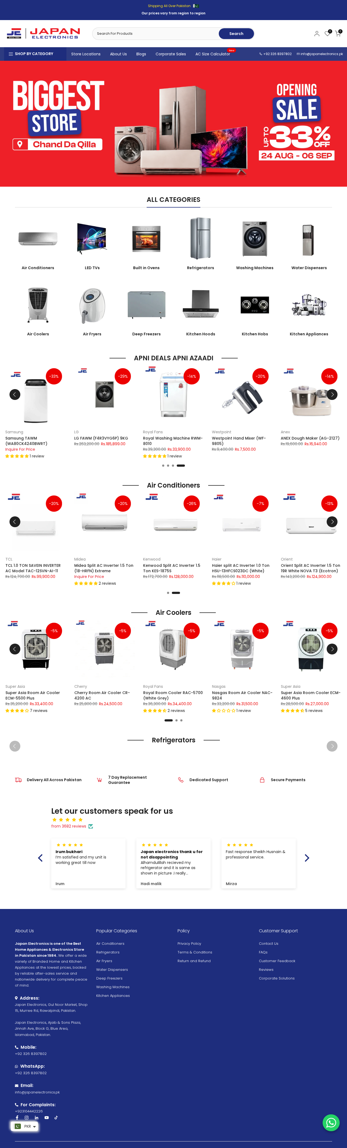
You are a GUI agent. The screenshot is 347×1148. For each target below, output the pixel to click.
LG (76, 432)
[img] (176, 819)
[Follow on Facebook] (17, 1117)
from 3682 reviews (68, 826)
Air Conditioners (110, 943)
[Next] (332, 394)
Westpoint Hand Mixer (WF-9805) (239, 440)
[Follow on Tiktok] (56, 1117)
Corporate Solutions (277, 978)
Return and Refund (194, 960)
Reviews (266, 969)
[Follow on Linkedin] (36, 1117)
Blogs (141, 54)
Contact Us (268, 943)
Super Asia (15, 686)
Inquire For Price (20, 449)
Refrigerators (108, 952)
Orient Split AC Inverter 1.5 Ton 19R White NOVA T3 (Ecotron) (310, 568)
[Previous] (14, 394)
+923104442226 (29, 1111)
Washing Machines (113, 987)
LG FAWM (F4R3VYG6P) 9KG (101, 438)
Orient (287, 559)
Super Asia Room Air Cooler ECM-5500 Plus (32, 695)
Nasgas (219, 686)
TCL (8, 559)
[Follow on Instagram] (26, 1117)
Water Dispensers (112, 969)
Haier (216, 559)
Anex (285, 432)
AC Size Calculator (214, 54)
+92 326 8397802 (277, 54)
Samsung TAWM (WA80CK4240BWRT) (26, 440)
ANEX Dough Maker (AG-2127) (310, 438)
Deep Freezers (109, 978)
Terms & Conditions (195, 952)
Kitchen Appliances (113, 995)
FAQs (263, 952)
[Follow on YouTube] (46, 1117)
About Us (118, 54)
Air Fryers (104, 960)
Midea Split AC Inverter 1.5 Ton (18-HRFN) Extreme (103, 568)
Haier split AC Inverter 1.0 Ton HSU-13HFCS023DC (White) (240, 568)
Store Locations (86, 54)
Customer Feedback (277, 960)
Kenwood (151, 559)
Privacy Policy (189, 943)
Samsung (14, 432)
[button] (17, 456)
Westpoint (222, 432)
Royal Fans (153, 432)
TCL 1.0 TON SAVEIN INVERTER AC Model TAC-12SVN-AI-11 (33, 568)
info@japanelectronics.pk (322, 54)
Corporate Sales (171, 54)
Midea (80, 559)
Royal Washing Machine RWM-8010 (173, 440)
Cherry (80, 686)
